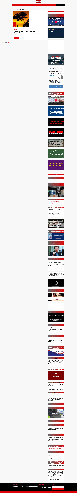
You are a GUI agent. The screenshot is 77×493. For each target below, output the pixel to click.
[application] (56, 21)
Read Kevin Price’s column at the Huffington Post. (54, 448)
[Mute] (61, 25)
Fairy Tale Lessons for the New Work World (55, 262)
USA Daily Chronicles (56, 382)
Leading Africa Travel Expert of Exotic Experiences (56, 389)
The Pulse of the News (38, 3)
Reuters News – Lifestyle (56, 420)
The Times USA (56, 392)
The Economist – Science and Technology (56, 403)
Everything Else (31, 4)
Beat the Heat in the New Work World (54, 213)
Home (13, 4)
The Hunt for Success (56, 479)
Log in (50, 454)
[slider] (55, 286)
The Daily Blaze (56, 435)
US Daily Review (56, 358)
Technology (26, 4)
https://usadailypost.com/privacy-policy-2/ (18, 486)
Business (16, 4)
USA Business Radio (56, 336)
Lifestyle (20, 4)
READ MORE (17, 38)
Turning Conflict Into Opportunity (59, 480)
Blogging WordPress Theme (32, 491)
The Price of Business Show (56, 325)
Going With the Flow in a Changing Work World (55, 209)
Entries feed (50, 455)
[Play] (49, 25)
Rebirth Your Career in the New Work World (24, 31)
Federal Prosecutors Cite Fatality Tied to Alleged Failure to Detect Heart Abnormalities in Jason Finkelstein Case (55, 399)
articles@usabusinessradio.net (55, 201)
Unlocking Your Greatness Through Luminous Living (56, 214)
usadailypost (16, 32)
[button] (56, 283)
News (23, 4)
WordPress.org (51, 458)
